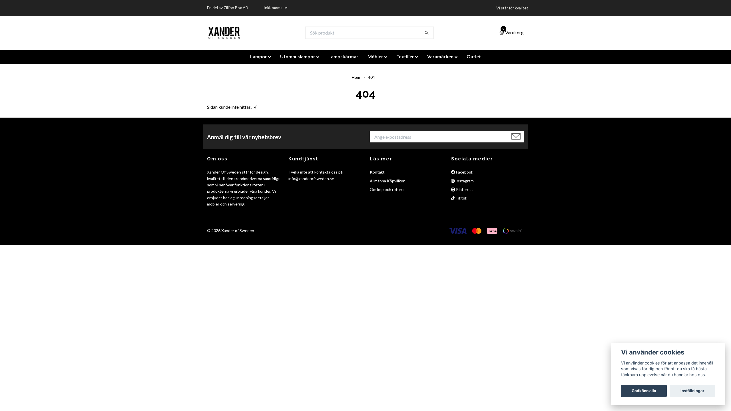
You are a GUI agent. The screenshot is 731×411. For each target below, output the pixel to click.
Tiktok (461, 198)
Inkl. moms (273, 7)
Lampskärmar (343, 56)
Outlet (474, 56)
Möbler (375, 56)
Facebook (464, 172)
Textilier (405, 56)
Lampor (258, 56)
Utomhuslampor (297, 56)
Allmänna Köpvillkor (387, 180)
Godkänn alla (644, 390)
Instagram (464, 180)
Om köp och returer (387, 189)
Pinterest (464, 189)
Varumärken (440, 56)
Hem (356, 77)
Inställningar (692, 390)
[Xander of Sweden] (224, 32)
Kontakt (377, 172)
